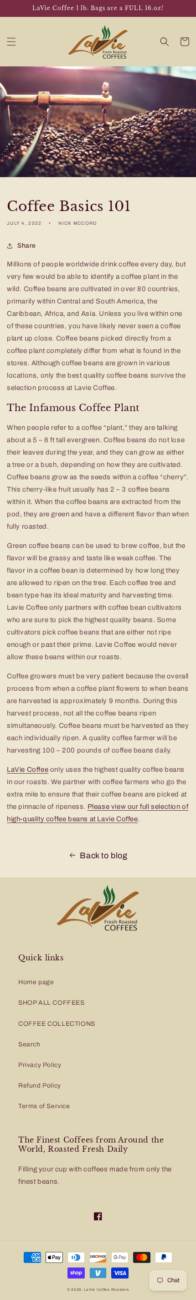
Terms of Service (44, 1106)
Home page (36, 982)
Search (29, 1044)
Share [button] (26, 245)
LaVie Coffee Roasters (106, 1290)
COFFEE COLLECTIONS (56, 1023)
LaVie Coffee (27, 769)
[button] (11, 42)
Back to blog (103, 855)
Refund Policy (39, 1085)
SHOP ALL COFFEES (51, 1002)
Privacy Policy (39, 1065)
